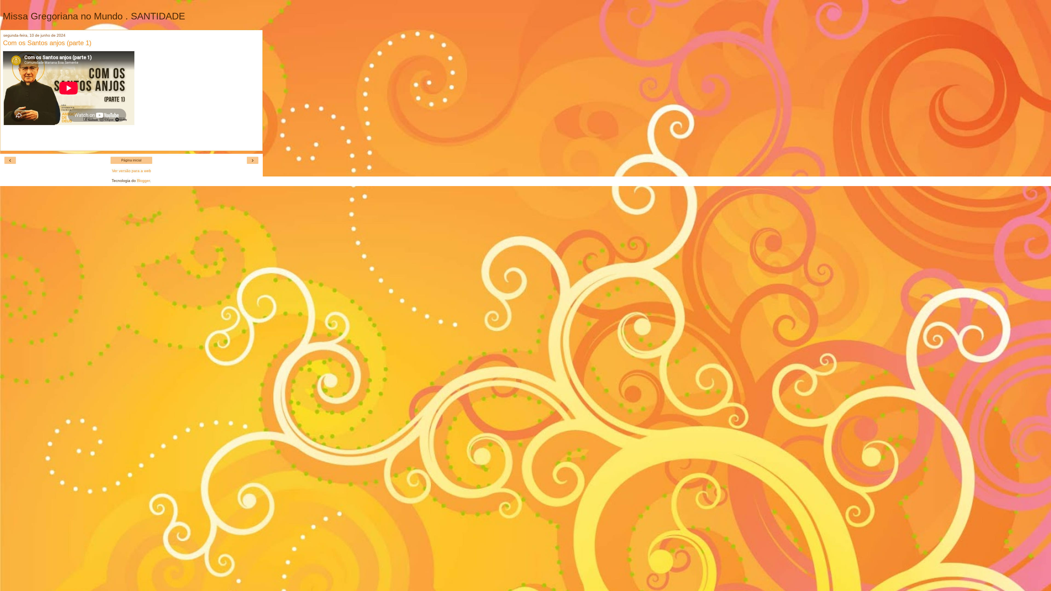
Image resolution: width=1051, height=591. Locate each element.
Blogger (143, 180)
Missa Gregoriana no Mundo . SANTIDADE (94, 16)
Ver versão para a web (131, 171)
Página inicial (131, 160)
